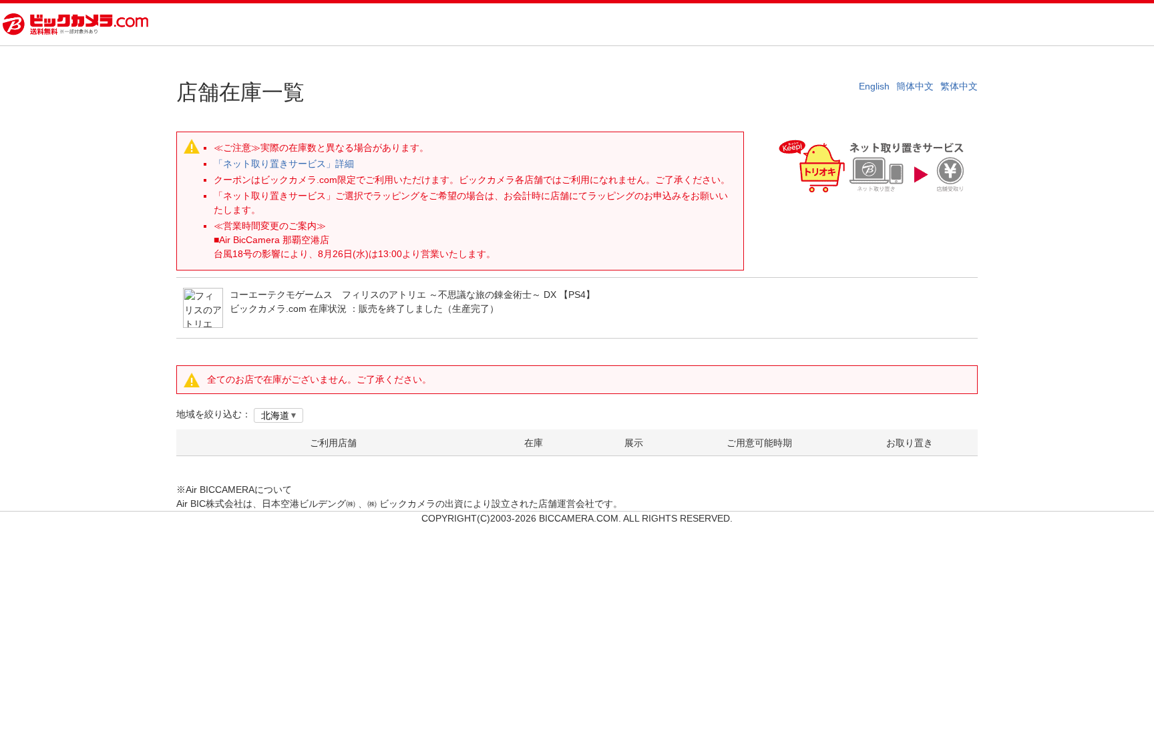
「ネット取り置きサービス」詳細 (284, 163)
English (874, 86)
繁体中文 (959, 86)
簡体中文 (915, 86)
